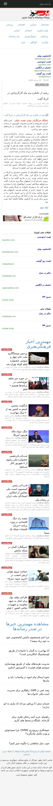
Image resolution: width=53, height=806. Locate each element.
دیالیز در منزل (45, 273)
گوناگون (33, 42)
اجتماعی (28, 30)
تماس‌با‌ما (25, 751)
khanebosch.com (43, 59)
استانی (17, 30)
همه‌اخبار (45, 24)
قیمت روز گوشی (43, 73)
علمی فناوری (42, 30)
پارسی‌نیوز (45, 3)
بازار (23, 42)
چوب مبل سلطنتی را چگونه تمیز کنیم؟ (29, 743)
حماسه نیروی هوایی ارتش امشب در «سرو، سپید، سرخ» (17, 575)
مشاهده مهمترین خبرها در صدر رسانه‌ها (27, 626)
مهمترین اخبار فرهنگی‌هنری (38, 344)
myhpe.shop (8, 300)
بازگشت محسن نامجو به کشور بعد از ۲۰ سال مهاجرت (16, 409)
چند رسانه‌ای (14, 36)
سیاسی (33, 24)
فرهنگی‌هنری (30, 36)
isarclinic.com (44, 64)
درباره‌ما (34, 751)
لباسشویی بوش (44, 56)
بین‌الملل (44, 36)
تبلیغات (17, 751)
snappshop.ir (45, 76)
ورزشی (9, 24)
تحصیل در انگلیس (43, 67)
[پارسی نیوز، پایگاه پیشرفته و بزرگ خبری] (35, 14)
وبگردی (45, 42)
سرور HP (46, 297)
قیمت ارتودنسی (44, 61)
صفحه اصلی (45, 751)
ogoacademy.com (42, 70)
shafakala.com (9, 276)
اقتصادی (21, 24)
